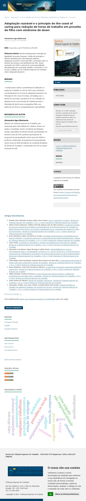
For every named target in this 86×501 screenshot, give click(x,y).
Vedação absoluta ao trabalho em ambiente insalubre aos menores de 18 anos (42, 286)
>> (21, 294)
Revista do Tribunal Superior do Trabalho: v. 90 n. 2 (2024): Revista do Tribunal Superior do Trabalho (43, 288)
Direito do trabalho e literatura (41, 280)
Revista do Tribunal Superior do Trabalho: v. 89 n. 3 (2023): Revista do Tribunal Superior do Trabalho (43, 281)
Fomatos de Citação (64, 130)
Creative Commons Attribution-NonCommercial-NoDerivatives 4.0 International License (67, 195)
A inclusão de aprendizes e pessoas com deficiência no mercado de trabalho (48, 243)
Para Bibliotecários (11, 350)
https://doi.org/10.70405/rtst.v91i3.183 (23, 48)
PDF (58, 82)
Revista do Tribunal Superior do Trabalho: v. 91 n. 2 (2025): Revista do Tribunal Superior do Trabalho (45, 264)
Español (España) (10, 329)
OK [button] (50, 494)
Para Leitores (9, 343)
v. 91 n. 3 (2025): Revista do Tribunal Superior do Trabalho (44, 17)
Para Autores (8, 347)
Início (6, 17)
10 (17, 294)
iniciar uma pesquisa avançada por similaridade (37, 299)
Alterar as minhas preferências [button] (67, 494)
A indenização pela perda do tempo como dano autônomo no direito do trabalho (45, 261)
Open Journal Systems (12, 359)
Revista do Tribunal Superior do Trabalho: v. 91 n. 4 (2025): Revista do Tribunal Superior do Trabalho (44, 239)
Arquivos (15, 17)
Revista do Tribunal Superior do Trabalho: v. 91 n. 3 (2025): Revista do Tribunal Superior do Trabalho (43, 221)
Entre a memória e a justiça (59, 220)
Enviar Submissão (14, 308)
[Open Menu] (4, 5)
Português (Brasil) (11, 322)
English (7, 325)
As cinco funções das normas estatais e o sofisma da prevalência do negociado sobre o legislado (41, 275)
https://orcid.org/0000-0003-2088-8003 (15, 40)
